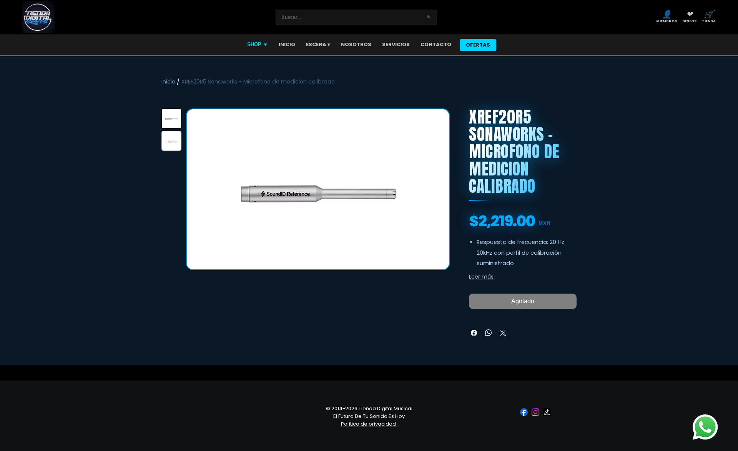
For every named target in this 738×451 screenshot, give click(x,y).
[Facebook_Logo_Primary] (524, 412)
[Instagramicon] (535, 412)
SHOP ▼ (257, 44)
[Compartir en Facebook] (474, 332)
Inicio (168, 81)
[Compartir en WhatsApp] (488, 332)
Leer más (481, 277)
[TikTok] (547, 412)
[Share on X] (503, 332)
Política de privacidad (369, 424)
